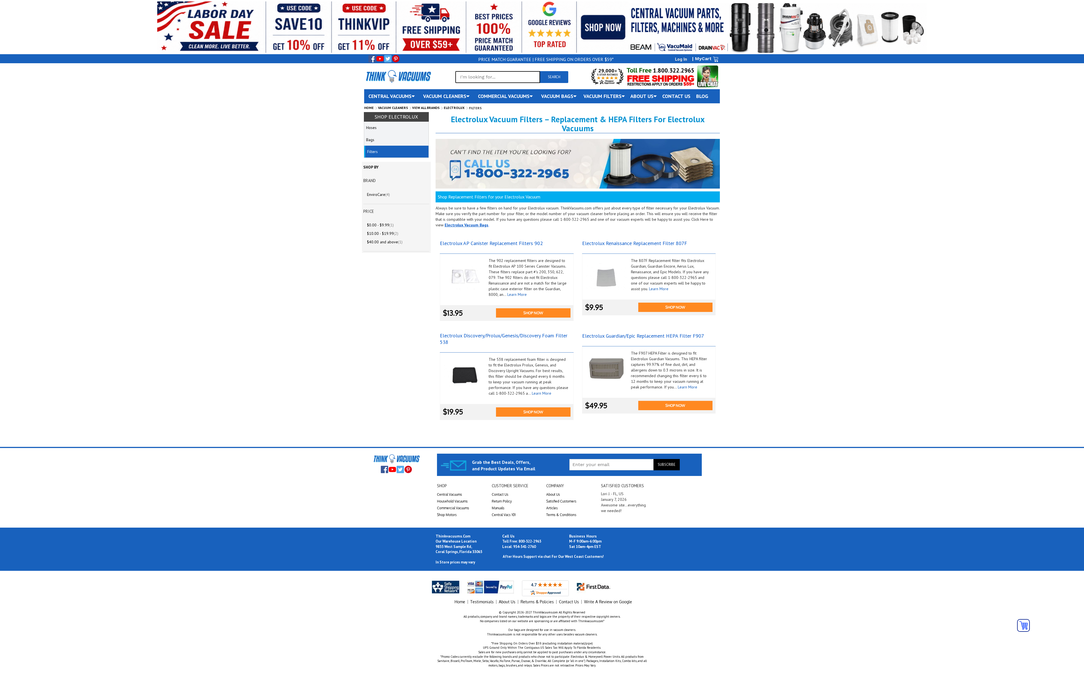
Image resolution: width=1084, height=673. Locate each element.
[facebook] (372, 58)
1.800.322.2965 (673, 70)
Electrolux (454, 108)
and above (385, 241)
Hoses (371, 127)
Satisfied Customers (561, 501)
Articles (552, 508)
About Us (553, 494)
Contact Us (500, 494)
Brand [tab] (369, 180)
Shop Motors (447, 515)
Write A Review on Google (608, 601)
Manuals (498, 508)
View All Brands (426, 108)
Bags (370, 139)
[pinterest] (395, 58)
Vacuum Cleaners (393, 108)
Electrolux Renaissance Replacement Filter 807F (634, 243)
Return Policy (502, 501)
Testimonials (482, 601)
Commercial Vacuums (453, 508)
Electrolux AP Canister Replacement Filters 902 (491, 243)
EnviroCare (378, 194)
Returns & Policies (537, 601)
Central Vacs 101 (504, 515)
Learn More (517, 294)
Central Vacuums (449, 494)
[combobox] (497, 77)
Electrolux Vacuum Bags (466, 225)
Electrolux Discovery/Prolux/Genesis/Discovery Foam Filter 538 (503, 338)
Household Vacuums (452, 501)
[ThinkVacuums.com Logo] (398, 76)
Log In (681, 59)
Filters (372, 151)
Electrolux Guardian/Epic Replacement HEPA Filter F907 (643, 336)
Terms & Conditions (561, 515)
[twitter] (388, 58)
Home (369, 108)
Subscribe (667, 464)
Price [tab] (368, 211)
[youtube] (380, 58)
